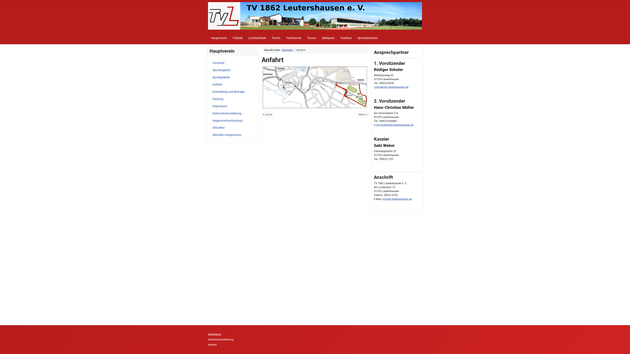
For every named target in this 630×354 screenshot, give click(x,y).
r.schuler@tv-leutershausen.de (391, 87)
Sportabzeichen (367, 38)
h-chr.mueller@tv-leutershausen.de (393, 125)
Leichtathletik (257, 38)
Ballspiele (328, 38)
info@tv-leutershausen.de (397, 199)
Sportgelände (221, 77)
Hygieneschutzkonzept (227, 120)
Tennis (276, 38)
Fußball (237, 38)
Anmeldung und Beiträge (228, 91)
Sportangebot (221, 70)
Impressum (219, 106)
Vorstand (218, 63)
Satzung (217, 99)
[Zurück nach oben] (624, 347)
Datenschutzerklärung (226, 113)
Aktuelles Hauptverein (226, 135)
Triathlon (346, 38)
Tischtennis (293, 38)
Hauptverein (219, 38)
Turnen (311, 38)
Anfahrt (217, 84)
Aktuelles (218, 127)
